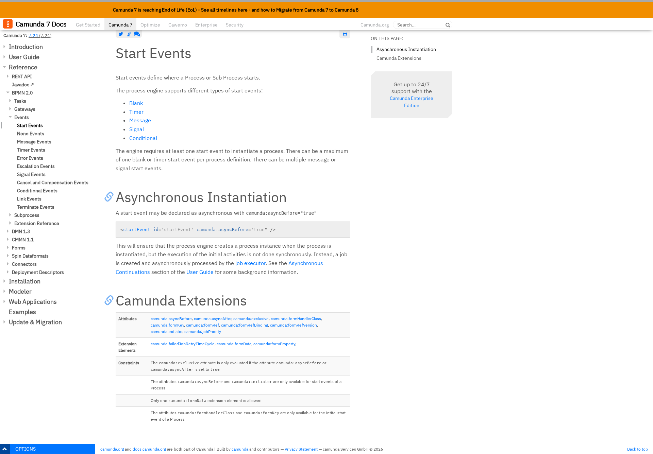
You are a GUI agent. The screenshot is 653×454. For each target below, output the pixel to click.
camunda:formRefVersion (293, 325)
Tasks (20, 101)
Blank (136, 103)
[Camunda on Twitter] (121, 34)
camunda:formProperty (274, 343)
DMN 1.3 (21, 231)
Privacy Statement (301, 449)
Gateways (24, 109)
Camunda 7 (120, 25)
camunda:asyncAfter (212, 318)
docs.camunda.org (149, 449)
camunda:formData (234, 343)
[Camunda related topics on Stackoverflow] (128, 34)
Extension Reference (36, 223)
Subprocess (26, 215)
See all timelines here (224, 10)
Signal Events (31, 174)
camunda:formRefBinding (244, 325)
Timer (136, 111)
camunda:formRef (202, 325)
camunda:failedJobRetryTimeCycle (183, 343)
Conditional (143, 138)
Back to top (637, 449)
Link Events (29, 199)
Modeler (20, 291)
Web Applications (33, 301)
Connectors (24, 264)
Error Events (30, 158)
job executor (250, 263)
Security (235, 25)
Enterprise (206, 25)
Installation (24, 281)
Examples (22, 312)
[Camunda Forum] (136, 34)
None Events (30, 133)
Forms (19, 248)
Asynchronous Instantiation (406, 49)
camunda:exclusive (251, 318)
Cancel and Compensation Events (52, 182)
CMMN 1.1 (23, 240)
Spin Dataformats (30, 256)
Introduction (26, 47)
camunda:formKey (167, 325)
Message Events (34, 142)
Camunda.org (375, 25)
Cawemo (177, 25)
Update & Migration (35, 322)
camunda (240, 449)
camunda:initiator (166, 331)
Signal (136, 129)
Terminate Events (35, 207)
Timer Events (31, 150)
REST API (22, 76)
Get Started (88, 25)
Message (140, 120)
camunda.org (112, 449)
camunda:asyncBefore (171, 318)
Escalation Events (36, 166)
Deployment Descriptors (38, 272)
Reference (23, 67)
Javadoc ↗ (23, 85)
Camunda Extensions (398, 58)
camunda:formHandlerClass (296, 318)
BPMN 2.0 (22, 93)
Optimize (150, 25)
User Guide (24, 57)
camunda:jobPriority (202, 331)
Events (21, 117)
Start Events (30, 125)
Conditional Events (37, 191)
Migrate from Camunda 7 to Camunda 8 (317, 10)
